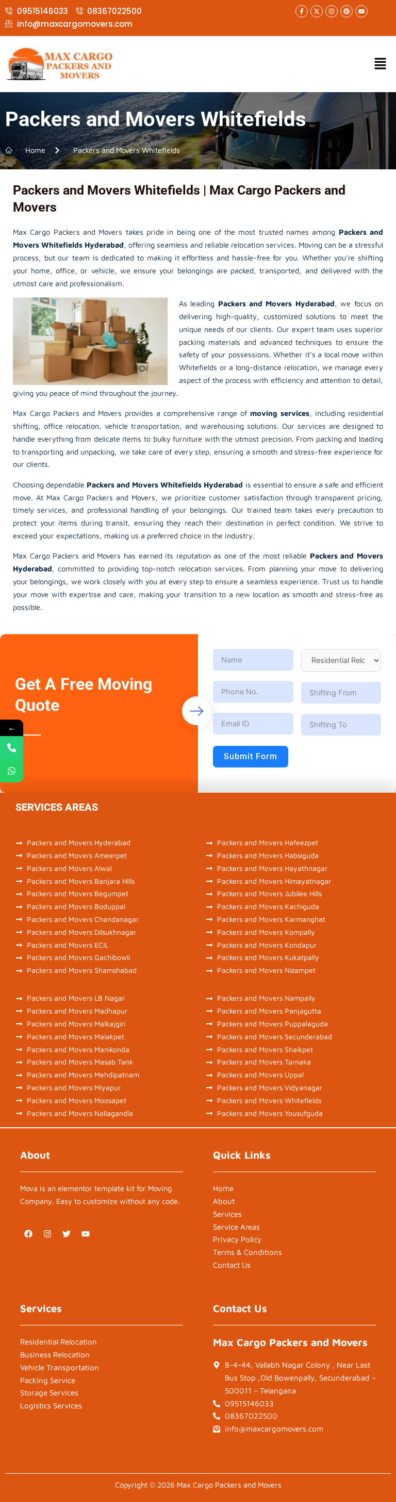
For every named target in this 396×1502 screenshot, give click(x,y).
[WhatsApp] (11, 770)
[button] (380, 64)
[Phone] (11, 747)
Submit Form (250, 756)
